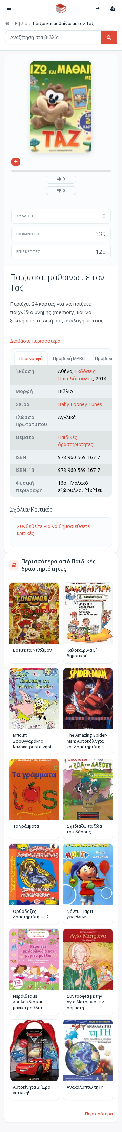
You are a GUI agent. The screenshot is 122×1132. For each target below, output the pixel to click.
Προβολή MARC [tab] (69, 358)
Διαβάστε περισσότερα (35, 341)
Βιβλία (21, 23)
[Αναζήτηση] (109, 37)
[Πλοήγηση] (8, 8)
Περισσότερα (99, 1114)
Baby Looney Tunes (80, 404)
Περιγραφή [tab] (31, 358)
